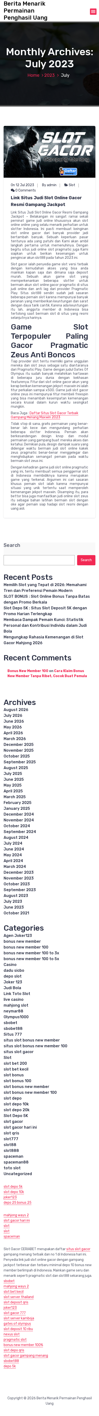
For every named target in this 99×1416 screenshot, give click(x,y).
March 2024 (15, 866)
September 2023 (20, 890)
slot (7, 1226)
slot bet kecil (16, 1069)
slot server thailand (19, 1297)
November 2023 (19, 878)
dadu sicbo (14, 970)
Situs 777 (13, 1034)
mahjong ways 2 (16, 1215)
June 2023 (14, 907)
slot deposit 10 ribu (18, 1329)
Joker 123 (13, 982)
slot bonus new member (26, 1086)
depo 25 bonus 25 (17, 1203)
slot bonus (14, 1075)
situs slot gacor (19, 1051)
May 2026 (13, 727)
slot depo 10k (16, 1104)
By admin (49, 185)
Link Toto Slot (17, 993)
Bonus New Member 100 (27, 671)
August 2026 (16, 709)
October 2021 (16, 913)
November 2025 (19, 750)
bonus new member (22, 941)
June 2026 (14, 721)
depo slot (13, 976)
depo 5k (10, 1366)
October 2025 (17, 756)
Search (12, 545)
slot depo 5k (13, 1187)
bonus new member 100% (23, 1345)
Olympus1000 (16, 1017)
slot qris (11, 1133)
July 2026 (13, 715)
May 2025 (13, 785)
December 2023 (19, 872)
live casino (14, 999)
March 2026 (15, 738)
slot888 (11, 1150)
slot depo (13, 1098)
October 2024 (17, 826)
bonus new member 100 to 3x (31, 953)
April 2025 (13, 791)
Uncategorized (18, 1173)
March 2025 (15, 797)
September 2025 (20, 762)
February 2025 (17, 802)
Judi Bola (12, 988)
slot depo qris (14, 1350)
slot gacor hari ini (20, 1127)
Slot (72, 185)
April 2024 (13, 860)
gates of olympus (17, 1324)
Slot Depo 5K (16, 1115)
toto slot (12, 1168)
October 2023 (17, 884)
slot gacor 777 (15, 1313)
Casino (10, 964)
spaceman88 (16, 1162)
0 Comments (25, 190)
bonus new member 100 (26, 947)
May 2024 (13, 855)
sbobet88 (13, 1028)
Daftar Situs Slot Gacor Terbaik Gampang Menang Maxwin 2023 (44, 415)
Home (33, 75)
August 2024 (16, 837)
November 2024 (19, 820)
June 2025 (14, 779)
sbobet (10, 1022)
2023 (49, 75)
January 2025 (17, 808)
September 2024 (20, 831)
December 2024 (19, 814)
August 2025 (16, 767)
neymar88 (13, 1011)
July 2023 (13, 901)
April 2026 (13, 733)
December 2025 (19, 744)
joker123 (10, 1197)
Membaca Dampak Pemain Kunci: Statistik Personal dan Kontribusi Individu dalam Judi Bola (45, 625)
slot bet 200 (15, 1063)
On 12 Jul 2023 (22, 185)
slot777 (11, 1139)
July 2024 (13, 843)
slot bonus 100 (17, 1081)
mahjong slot (16, 1005)
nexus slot (12, 1334)
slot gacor (13, 1121)
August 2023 (16, 895)
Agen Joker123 (18, 935)
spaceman (13, 1156)
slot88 (10, 1144)
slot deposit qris (16, 1302)
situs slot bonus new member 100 (35, 1046)
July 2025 (13, 773)
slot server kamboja (19, 1318)
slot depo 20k (17, 1110)
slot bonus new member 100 (30, 1092)
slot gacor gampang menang (26, 1356)
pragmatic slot (15, 1340)
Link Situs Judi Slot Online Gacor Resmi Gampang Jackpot (46, 201)
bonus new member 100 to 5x (31, 959)
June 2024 (14, 849)
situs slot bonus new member (32, 1040)
